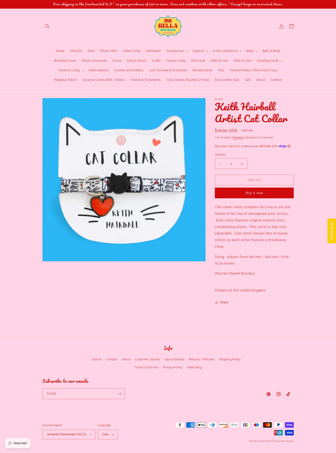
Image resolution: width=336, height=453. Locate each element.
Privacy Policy (173, 367)
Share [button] (224, 302)
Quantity (220, 154)
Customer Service (147, 359)
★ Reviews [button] (332, 230)
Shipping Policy (230, 359)
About (126, 359)
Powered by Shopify (283, 441)
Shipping (237, 137)
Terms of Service (146, 367)
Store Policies (174, 359)
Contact (111, 359)
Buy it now (254, 193)
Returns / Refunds (201, 359)
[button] (47, 26)
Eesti (105, 434)
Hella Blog (194, 367)
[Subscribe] (119, 393)
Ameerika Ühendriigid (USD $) (66, 434)
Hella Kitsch (265, 441)
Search (97, 359)
